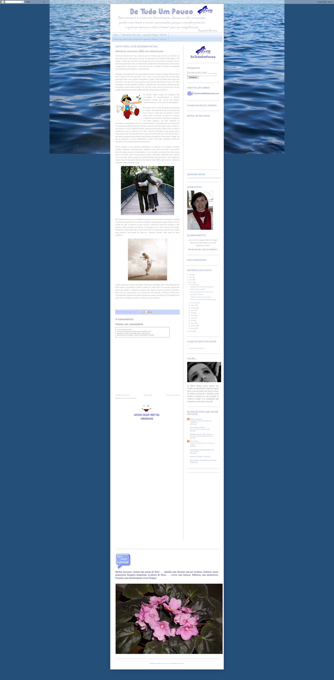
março (193, 323)
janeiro (193, 328)
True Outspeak (194, 451)
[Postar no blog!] (144, 312)
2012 (191, 279)
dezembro (194, 284)
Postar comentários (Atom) (129, 398)
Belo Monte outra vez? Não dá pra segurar (203, 299)
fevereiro (193, 325)
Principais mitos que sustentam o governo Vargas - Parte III (140, 39)
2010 (191, 331)
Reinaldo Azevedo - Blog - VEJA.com (201, 434)
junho (193, 315)
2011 (191, 282)
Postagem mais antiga (172, 395)
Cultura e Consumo (196, 419)
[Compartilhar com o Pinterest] (151, 312)
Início (115, 35)
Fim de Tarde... (194, 441)
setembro (194, 308)
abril (192, 320)
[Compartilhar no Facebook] (149, 312)
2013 (191, 277)
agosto (193, 310)
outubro (193, 305)
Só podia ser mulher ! (196, 294)
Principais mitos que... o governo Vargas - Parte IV (144, 35)
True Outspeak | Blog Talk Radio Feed (202, 450)
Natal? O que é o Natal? (197, 289)
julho (192, 313)
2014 (191, 274)
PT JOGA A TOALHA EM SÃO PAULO (201, 436)
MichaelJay (166, 663)
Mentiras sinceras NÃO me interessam (139, 51)
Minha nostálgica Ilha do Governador (201, 292)
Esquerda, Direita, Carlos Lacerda (200, 297)
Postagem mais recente (122, 395)
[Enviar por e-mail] (141, 312)
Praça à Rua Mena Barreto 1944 (200, 429)
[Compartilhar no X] (146, 312)
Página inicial (148, 395)
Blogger (181, 663)
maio (192, 318)
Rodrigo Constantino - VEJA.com (200, 456)
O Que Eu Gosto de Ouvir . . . (198, 348)
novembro (194, 302)
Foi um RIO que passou (197, 427)
